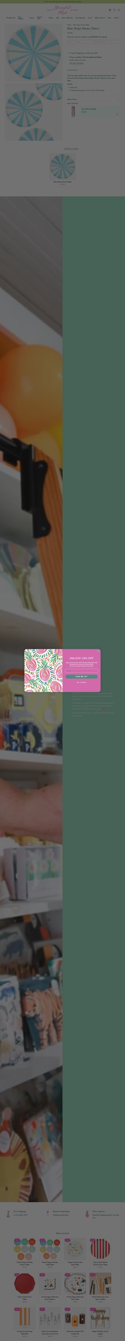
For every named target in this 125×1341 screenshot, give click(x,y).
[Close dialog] (98, 651)
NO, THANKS (81, 682)
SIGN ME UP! (82, 676)
